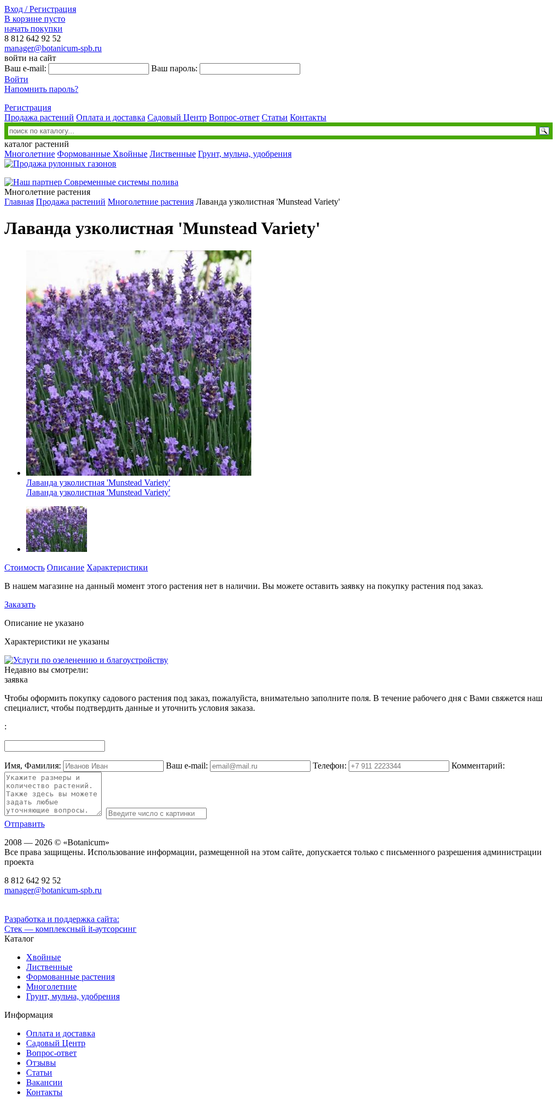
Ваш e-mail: (25, 68)
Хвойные (130, 153)
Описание (65, 567)
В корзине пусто (34, 18)
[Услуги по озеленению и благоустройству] (86, 660)
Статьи (275, 117)
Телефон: (329, 765)
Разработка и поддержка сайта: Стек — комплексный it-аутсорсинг (70, 923)
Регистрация (27, 107)
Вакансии (44, 1082)
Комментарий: (478, 765)
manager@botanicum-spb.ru (53, 48)
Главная (19, 201)
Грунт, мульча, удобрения (245, 153)
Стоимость (24, 567)
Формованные (85, 153)
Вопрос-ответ (234, 117)
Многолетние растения (151, 201)
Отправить (24, 823)
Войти (16, 79)
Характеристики (117, 567)
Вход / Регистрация (40, 9)
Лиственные (173, 153)
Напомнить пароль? (41, 89)
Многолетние (29, 153)
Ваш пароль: (174, 68)
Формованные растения (70, 976)
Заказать (19, 604)
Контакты (308, 117)
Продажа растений (39, 117)
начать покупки (33, 28)
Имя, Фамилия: (32, 765)
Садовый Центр (177, 117)
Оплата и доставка (110, 117)
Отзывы (41, 1062)
